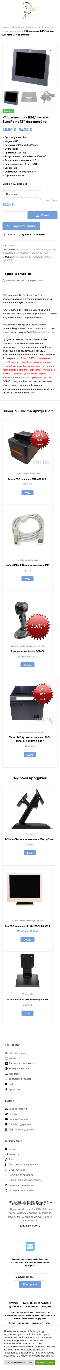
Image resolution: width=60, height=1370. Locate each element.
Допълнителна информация (22, 280)
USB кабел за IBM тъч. (42, 332)
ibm (13, 257)
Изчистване (51, 200)
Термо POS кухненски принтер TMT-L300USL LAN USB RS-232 (29, 739)
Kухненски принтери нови (27, 473)
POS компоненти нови (27, 560)
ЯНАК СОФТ (27, 358)
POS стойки (30, 834)
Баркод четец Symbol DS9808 (27, 651)
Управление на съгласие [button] (19, 1362)
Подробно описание (17, 274)
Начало (6, 27)
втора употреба (29, 257)
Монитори (32, 27)
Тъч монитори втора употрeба (27, 920)
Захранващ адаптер (15, 183)
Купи (45, 215)
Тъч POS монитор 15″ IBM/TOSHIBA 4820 (27, 926)
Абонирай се (30, 1284)
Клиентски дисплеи (24, 249)
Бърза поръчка (24, 226)
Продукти (18, 27)
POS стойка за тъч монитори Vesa (27, 999)
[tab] (30, 273)
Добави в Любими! (34, 234)
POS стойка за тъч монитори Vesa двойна (29, 839)
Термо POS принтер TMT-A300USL (27, 479)
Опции (27, 664)
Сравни (10, 234)
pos (18, 257)
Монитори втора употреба (34, 253)
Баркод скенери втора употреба (27, 646)
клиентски (43, 257)
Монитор (7, 260)
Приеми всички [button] (45, 1362)
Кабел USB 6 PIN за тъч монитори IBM (27, 565)
